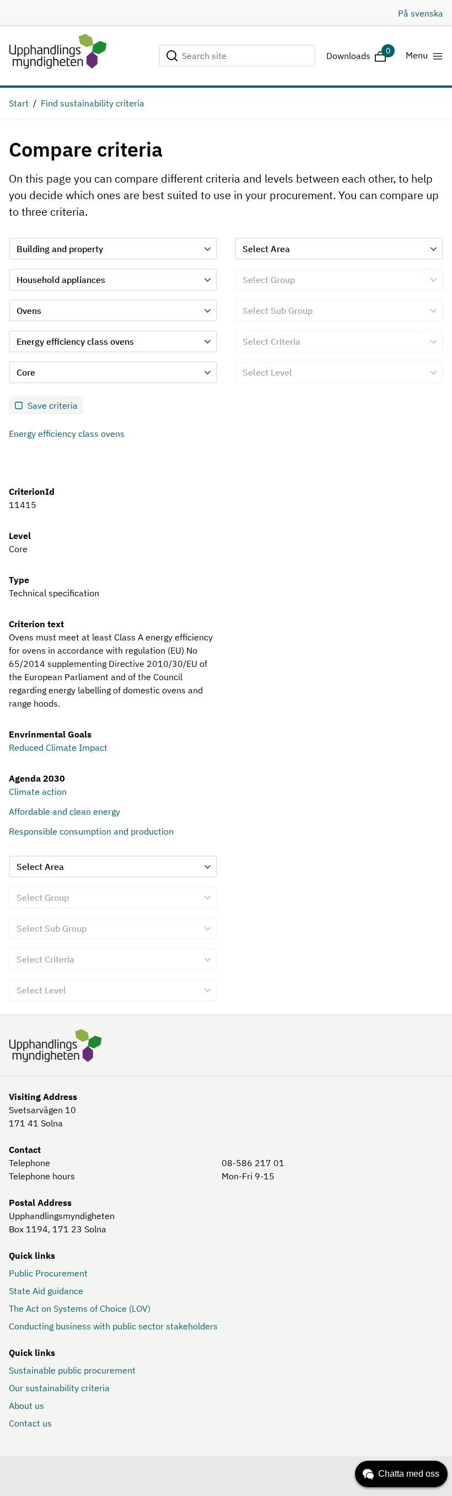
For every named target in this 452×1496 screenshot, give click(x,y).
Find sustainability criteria (92, 103)
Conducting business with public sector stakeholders (113, 1326)
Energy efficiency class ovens (67, 433)
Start (19, 103)
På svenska (420, 13)
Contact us (30, 1423)
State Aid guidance (46, 1290)
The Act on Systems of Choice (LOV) (79, 1308)
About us (26, 1405)
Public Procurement (48, 1273)
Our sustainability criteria (59, 1387)
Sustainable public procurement (72, 1370)
